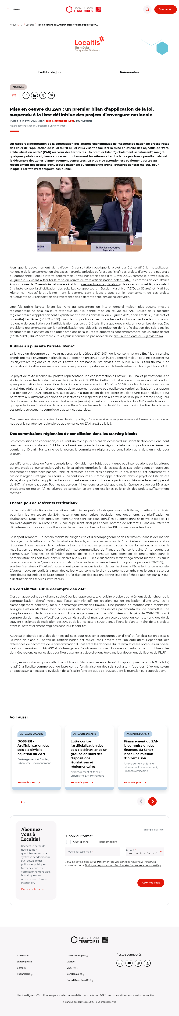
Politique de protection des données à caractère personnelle (122, 865)
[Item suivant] (152, 801)
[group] (89, 214)
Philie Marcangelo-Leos (59, 121)
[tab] (21, 802)
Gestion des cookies (143, 995)
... (21, 24)
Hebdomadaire (108, 841)
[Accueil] (84, 9)
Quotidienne (80, 841)
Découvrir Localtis (32, 889)
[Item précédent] (141, 801)
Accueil (13, 24)
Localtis (30, 24)
